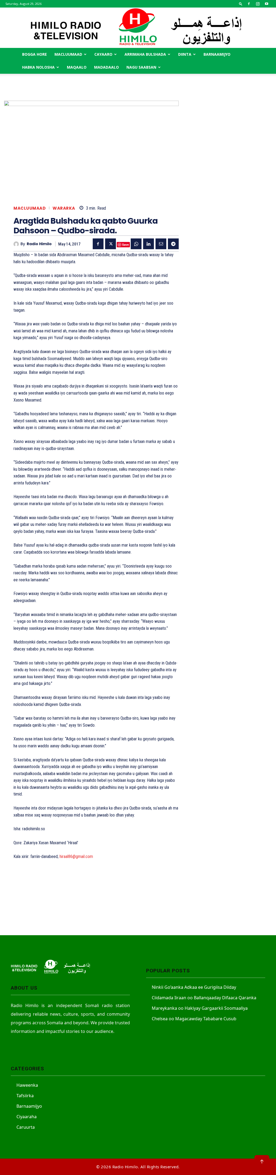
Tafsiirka (25, 1096)
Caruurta (25, 1127)
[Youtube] (267, 4)
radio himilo (39, 244)
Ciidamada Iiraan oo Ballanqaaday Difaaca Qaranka (204, 998)
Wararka (64, 208)
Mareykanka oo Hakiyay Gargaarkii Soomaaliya (200, 1008)
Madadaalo (106, 67)
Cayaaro (103, 54)
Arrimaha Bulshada (145, 54)
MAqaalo (77, 67)
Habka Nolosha (38, 67)
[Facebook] (249, 4)
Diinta (184, 54)
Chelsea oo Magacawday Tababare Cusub (194, 1019)
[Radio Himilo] (138, 28)
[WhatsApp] (136, 243)
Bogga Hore (34, 54)
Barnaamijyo (216, 54)
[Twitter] (110, 243)
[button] (241, 4)
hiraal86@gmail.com (76, 856)
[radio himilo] (16, 244)
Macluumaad (68, 54)
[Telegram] (173, 243)
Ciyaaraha (26, 1117)
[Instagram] (258, 4)
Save (125, 244)
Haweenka (27, 1085)
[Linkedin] (148, 243)
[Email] (161, 243)
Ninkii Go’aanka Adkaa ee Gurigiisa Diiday (194, 987)
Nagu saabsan (141, 67)
